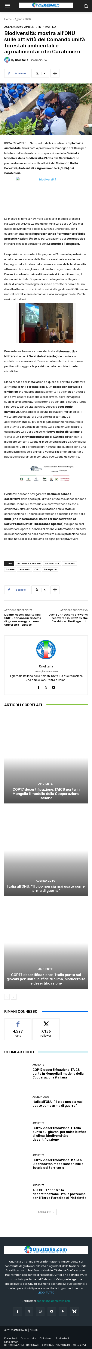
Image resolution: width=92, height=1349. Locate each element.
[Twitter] (29, 1311)
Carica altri (44, 1212)
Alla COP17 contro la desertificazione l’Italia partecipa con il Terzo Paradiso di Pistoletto (59, 1194)
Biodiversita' (52, 563)
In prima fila (47, 26)
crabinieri (69, 563)
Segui (46, 1021)
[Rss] (63, 1311)
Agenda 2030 (23, 19)
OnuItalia (21, 60)
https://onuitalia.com (46, 671)
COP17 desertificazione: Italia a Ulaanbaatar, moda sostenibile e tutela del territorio (58, 1164)
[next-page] (13, 997)
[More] (54, 73)
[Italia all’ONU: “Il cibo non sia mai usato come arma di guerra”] (46, 850)
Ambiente (30, 26)
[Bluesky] (74, 1311)
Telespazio (50, 569)
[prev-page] (7, 997)
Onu (36, 569)
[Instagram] (40, 1311)
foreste (10, 569)
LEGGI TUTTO (46, 1292)
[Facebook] (38, 686)
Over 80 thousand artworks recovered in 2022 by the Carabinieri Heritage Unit (68, 618)
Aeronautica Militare (29, 563)
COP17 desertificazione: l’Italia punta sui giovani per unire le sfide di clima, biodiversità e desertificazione (46, 979)
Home (8, 19)
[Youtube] (53, 686)
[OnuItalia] (7, 60)
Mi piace (18, 1021)
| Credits (33, 1330)
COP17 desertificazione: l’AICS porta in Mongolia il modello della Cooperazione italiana (46, 793)
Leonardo (24, 569)
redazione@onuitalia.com (54, 1300)
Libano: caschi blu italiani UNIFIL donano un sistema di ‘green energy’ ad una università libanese (22, 619)
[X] (46, 686)
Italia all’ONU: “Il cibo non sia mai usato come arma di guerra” (46, 888)
